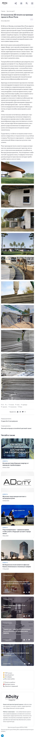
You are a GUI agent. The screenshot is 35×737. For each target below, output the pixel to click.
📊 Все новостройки (9, 679)
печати (12, 404)
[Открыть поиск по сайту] (26, 3)
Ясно (20, 407)
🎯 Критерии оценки (9, 684)
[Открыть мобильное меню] (32, 3)
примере (24, 404)
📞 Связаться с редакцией (10, 686)
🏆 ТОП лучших (7, 673)
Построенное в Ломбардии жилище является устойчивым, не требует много (17, 582)
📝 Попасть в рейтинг (9, 682)
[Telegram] (2, 735)
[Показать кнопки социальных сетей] (16, 3)
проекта (5, 407)
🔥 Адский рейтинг (8, 675)
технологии (13, 407)
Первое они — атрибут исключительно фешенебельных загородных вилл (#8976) (17, 631)
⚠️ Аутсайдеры (7, 677)
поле (18, 404)
